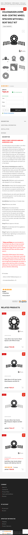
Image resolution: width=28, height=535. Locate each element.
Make (3, 102)
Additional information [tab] (8, 125)
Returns (4, 524)
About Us (4, 487)
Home (2, 3)
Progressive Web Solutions (19, 533)
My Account (5, 508)
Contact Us (5, 489)
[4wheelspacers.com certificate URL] (19, 302)
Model (3, 106)
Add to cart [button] (22, 347)
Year (3, 98)
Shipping (4, 521)
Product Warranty (6, 526)
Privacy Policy (5, 492)
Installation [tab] (5, 129)
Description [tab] (5, 121)
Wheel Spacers (8, 3)
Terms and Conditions (7, 494)
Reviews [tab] (3, 133)
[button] (23, 31)
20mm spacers (15, 3)
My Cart (4, 510)
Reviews (4, 496)
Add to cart (18, 110)
